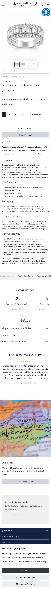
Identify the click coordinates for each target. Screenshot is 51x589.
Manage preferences (25, 584)
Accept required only (25, 577)
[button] (42, 5)
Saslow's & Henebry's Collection (14, 76)
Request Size (37, 115)
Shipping (4, 94)
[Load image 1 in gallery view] (16, 64)
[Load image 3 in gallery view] (28, 64)
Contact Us (16, 309)
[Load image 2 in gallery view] (22, 64)
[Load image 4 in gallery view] (33, 64)
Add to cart (25, 128)
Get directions (25, 481)
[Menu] (3, 5)
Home (4, 72)
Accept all (25, 570)
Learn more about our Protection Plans (26, 154)
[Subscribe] (44, 514)
